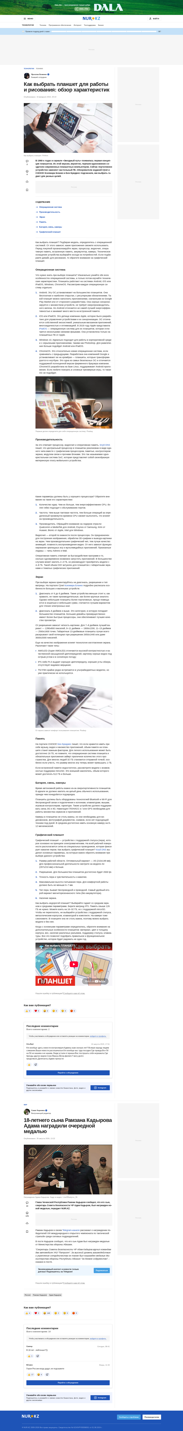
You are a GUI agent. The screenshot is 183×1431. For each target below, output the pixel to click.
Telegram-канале (71, 1230)
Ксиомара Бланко (73, 585)
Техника (43, 25)
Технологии (28, 25)
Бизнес (101, 25)
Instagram (102, 1088)
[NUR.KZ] (91, 19)
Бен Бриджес (64, 744)
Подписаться (102, 1270)
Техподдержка (90, 25)
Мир (25, 1105)
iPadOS (43, 328)
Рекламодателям (152, 1417)
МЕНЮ (30, 19)
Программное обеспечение (60, 25)
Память (42, 222)
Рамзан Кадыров (40, 1295)
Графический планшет (50, 232)
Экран (42, 217)
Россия (27, 1295)
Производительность (49, 212)
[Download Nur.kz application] (91, 7)
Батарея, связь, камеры (50, 227)
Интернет (77, 25)
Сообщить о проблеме (129, 1417)
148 (48, 1313)
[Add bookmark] (27, 190)
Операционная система (50, 207)
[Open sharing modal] (27, 181)
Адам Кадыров (55, 1295)
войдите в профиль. (98, 1036)
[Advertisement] (91, 49)
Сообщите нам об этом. (74, 993)
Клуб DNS (105, 445)
